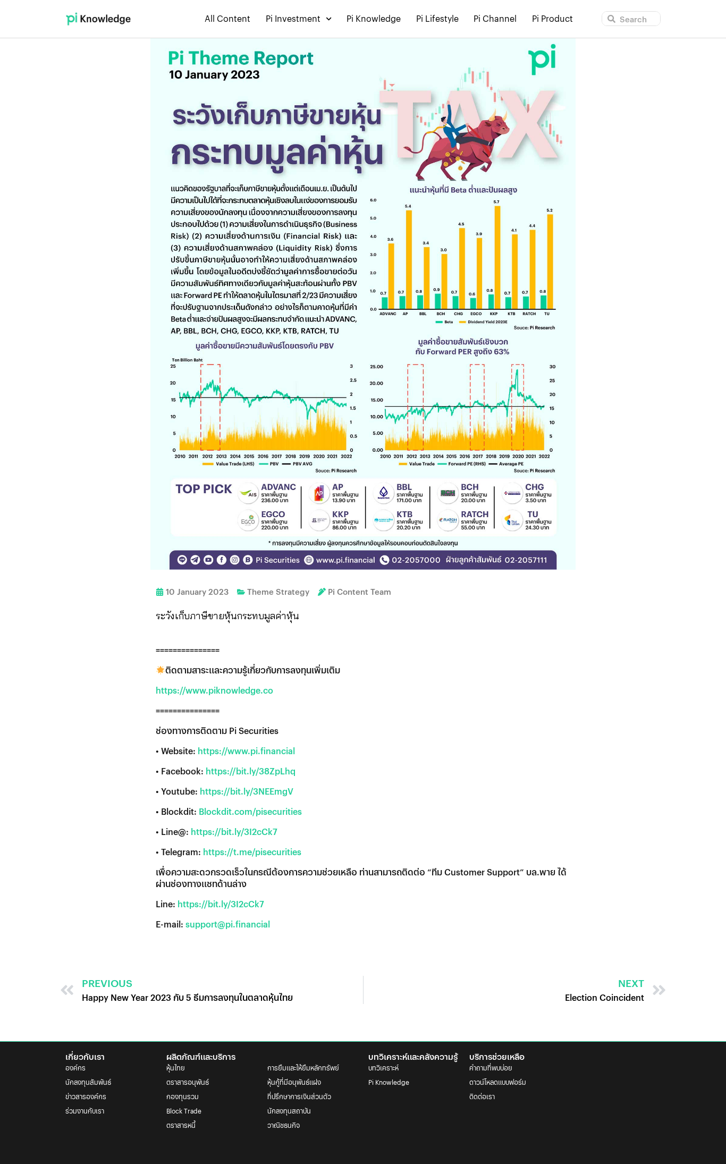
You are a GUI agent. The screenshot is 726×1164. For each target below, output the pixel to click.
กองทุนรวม (182, 1096)
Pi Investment (293, 18)
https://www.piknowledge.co (214, 690)
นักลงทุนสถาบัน (289, 1110)
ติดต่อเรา (482, 1096)
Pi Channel (495, 18)
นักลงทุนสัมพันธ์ (88, 1081)
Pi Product (552, 18)
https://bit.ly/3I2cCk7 (234, 831)
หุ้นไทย (175, 1067)
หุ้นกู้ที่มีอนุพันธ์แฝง (294, 1081)
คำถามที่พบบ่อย (490, 1067)
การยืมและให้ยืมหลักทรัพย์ (303, 1067)
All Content (227, 18)
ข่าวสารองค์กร (85, 1096)
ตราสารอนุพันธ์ (187, 1081)
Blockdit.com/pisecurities (250, 811)
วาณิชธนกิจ (283, 1124)
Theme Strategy (278, 591)
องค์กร (75, 1067)
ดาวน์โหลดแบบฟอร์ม (497, 1081)
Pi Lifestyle (437, 18)
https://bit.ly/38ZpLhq (251, 771)
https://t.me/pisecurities (252, 852)
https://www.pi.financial (246, 751)
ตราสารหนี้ (181, 1124)
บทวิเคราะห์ (383, 1067)
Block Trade (183, 1110)
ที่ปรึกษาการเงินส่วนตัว (299, 1096)
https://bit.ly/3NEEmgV (246, 791)
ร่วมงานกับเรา (84, 1110)
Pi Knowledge (374, 18)
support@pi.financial (227, 924)
